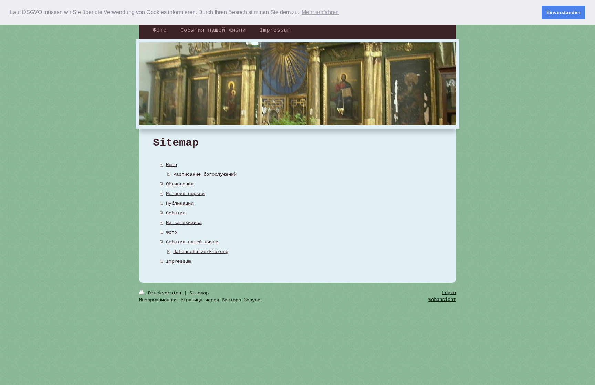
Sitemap (199, 293)
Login (449, 292)
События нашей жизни (192, 242)
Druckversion (164, 293)
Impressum (178, 261)
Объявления (180, 184)
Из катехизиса (184, 222)
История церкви (185, 193)
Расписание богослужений (205, 174)
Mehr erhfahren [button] (320, 12)
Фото (171, 232)
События (175, 213)
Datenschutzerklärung (200, 251)
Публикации (180, 203)
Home (171, 165)
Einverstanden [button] (563, 12)
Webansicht (442, 299)
